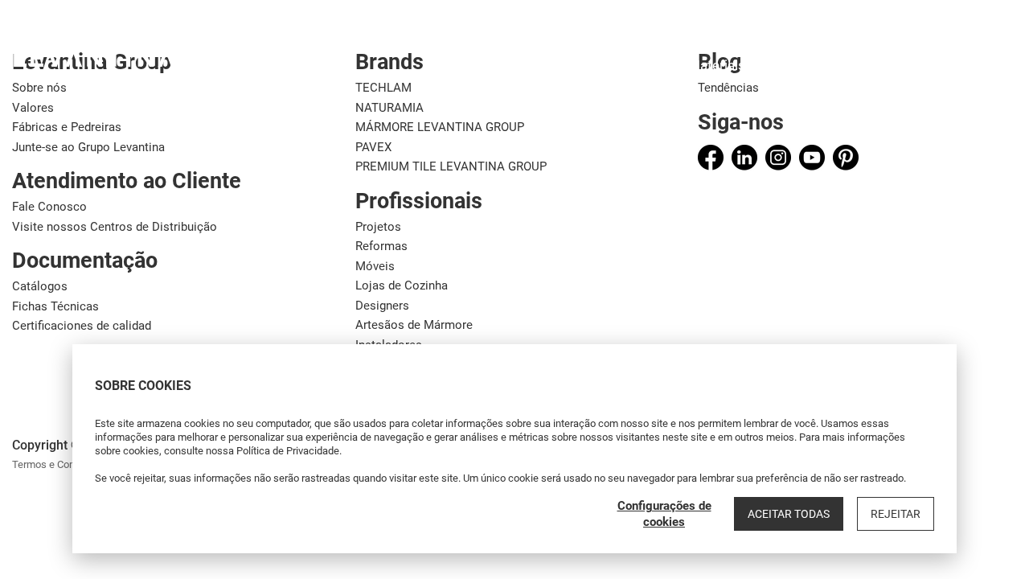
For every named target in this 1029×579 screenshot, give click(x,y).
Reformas (381, 246)
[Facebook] (711, 157)
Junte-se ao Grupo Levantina (88, 147)
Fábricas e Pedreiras (66, 127)
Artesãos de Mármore (414, 325)
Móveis (375, 266)
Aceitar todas (789, 513)
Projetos (378, 227)
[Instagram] (778, 157)
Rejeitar (895, 513)
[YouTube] (812, 157)
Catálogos (40, 286)
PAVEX (373, 147)
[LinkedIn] (744, 157)
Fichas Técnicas (55, 306)
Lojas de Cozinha (401, 285)
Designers (382, 305)
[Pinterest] (846, 157)
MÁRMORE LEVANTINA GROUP (439, 127)
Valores (33, 108)
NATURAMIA (389, 108)
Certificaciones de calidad (81, 325)
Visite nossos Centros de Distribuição (114, 227)
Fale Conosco (49, 206)
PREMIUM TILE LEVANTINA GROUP (451, 166)
